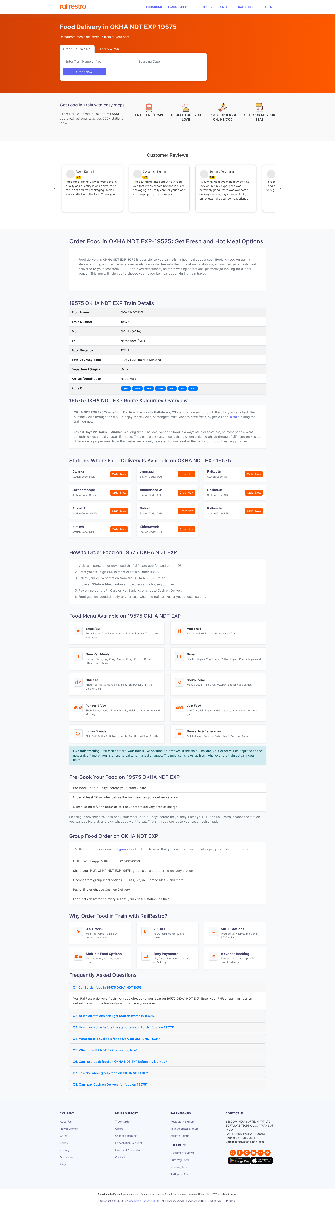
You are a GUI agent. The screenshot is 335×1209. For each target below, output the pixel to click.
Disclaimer (66, 1157)
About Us (66, 1121)
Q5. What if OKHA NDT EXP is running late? (105, 1050)
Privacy (64, 1150)
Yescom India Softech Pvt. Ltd (143, 1201)
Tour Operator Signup (184, 1128)
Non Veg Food (179, 1167)
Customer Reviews (182, 1152)
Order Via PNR (108, 49)
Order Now (84, 72)
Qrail (179, 1205)
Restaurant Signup (182, 1121)
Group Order (202, 7)
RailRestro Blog (179, 1174)
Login (268, 7)
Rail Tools (246, 7)
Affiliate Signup (180, 1135)
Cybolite (170, 1205)
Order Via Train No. (77, 49)
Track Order (177, 7)
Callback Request (126, 1135)
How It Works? (69, 1128)
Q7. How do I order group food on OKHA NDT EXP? (110, 1073)
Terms (64, 1143)
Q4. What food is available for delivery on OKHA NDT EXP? (116, 1039)
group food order (132, 849)
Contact (120, 1157)
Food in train (230, 417)
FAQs (63, 1164)
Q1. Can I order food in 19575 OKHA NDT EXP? (107, 987)
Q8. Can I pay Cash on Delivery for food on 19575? (110, 1084)
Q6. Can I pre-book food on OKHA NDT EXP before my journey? (120, 1061)
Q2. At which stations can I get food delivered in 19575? (114, 1016)
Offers (119, 1128)
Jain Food (225, 7)
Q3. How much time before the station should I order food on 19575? (124, 1027)
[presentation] (54, 188)
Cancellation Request (128, 1143)
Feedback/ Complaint (128, 1150)
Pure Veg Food (179, 1160)
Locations (154, 7)
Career (64, 1135)
